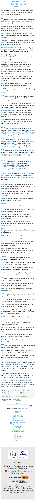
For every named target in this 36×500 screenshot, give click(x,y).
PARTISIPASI (17, 477)
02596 (15, 128)
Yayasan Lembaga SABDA (24, 466)
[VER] (12, 4)
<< (12, 6)
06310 (32, 130)
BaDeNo (18, 435)
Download (18, 411)
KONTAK (10, 477)
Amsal (16, 6)
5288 (22, 373)
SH (20, 408)
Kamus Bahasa (18, 416)
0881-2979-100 (11, 490)
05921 (10, 130)
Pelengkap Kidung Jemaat (18, 424)
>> (23, 6)
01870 (19, 130)
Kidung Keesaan (18, 419)
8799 (3, 368)
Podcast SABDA (26, 471)
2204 (8, 377)
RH (23, 408)
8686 (12, 366)
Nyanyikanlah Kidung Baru (18, 422)
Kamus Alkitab (18, 415)
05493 (22, 134)
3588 (32, 375)
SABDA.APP (18, 433)
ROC (27, 408)
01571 (10, 136)
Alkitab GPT (17, 400)
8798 (18, 362)
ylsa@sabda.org (27, 490)
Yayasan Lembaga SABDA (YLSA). (18, 483)
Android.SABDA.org (18, 431)
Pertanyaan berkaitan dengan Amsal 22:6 (17, 391)
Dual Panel (18, 440)
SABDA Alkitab (11, 471)
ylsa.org (16, 492)
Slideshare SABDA (19, 473)
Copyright (18, 427)
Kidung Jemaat (18, 420)
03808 (4, 134)
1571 (23, 375)
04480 (31, 134)
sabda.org (23, 492)
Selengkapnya (24, 468)
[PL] (21, 4)
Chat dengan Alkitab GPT (22, 396)
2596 (11, 373)
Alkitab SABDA (16, 399)
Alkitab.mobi (18, 426)
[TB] (16, 4)
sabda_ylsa (9, 466)
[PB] (24, 4)
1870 (6, 375)
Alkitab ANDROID (18, 413)
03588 (28, 147)
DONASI (25, 477)
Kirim (22, 393)
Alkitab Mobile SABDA (18, 1)
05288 (29, 128)
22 (20, 6)
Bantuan (18, 439)
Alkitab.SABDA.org (18, 430)
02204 (26, 132)
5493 (24, 377)
